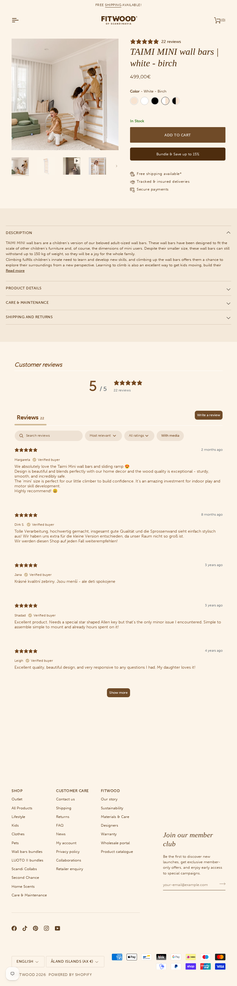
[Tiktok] (25, 928)
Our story (109, 799)
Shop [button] (17, 791)
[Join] (220, 884)
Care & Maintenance (27, 302)
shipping (113, 5)
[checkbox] (170, 436)
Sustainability (112, 808)
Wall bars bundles (27, 851)
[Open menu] (20, 20)
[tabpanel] (118, 566)
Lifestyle (18, 817)
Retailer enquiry (69, 869)
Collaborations (68, 860)
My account (66, 843)
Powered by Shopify (70, 974)
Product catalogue (117, 851)
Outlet (17, 799)
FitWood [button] (110, 791)
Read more (15, 270)
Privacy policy (67, 851)
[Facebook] (14, 928)
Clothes (18, 834)
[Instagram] (46, 928)
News (61, 834)
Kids (15, 825)
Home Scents (23, 886)
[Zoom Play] (65, 94)
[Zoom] (22, 139)
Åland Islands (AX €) (72, 961)
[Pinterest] (35, 928)
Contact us (65, 799)
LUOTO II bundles (27, 860)
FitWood (25, 974)
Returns (62, 817)
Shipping (63, 808)
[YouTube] (57, 928)
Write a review (208, 415)
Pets (15, 843)
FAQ (60, 825)
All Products (22, 808)
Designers (109, 825)
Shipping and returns (29, 317)
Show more (118, 693)
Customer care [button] (72, 791)
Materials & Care (115, 817)
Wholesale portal (115, 843)
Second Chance (25, 877)
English (25, 961)
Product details (24, 288)
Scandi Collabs (24, 869)
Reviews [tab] (30, 417)
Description (19, 233)
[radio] (134, 101)
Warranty (108, 834)
